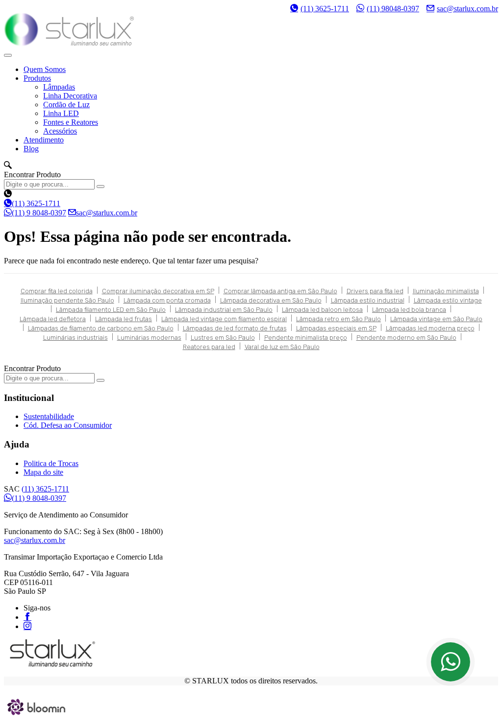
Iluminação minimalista (446, 291)
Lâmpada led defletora (53, 319)
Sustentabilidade (49, 416)
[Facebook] (27, 616)
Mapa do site (43, 472)
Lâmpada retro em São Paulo (338, 319)
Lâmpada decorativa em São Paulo (271, 300)
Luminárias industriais (75, 337)
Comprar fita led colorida (57, 291)
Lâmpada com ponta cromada (167, 300)
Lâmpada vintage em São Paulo (436, 319)
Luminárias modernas (149, 337)
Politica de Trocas (51, 463)
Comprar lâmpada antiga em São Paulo (280, 291)
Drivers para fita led (375, 291)
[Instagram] (27, 626)
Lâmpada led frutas (123, 319)
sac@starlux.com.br (467, 8)
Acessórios (60, 131)
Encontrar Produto (32, 174)
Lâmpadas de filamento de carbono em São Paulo (101, 328)
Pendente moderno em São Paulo (406, 337)
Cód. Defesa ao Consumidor (68, 425)
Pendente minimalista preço (305, 337)
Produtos (37, 78)
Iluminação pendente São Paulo (67, 300)
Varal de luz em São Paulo (282, 347)
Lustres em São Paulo (223, 337)
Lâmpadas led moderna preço (430, 328)
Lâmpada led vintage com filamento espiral (224, 319)
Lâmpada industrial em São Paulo (224, 309)
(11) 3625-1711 (325, 8)
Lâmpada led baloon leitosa (322, 309)
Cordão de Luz (66, 104)
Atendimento (44, 140)
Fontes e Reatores (70, 122)
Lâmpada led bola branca (409, 309)
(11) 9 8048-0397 (39, 213)
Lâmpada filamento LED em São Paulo (111, 309)
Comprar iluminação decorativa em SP (158, 291)
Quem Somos (45, 69)
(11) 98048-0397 (393, 8)
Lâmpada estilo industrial (367, 300)
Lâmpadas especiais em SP (336, 328)
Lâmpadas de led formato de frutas (235, 328)
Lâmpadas (59, 87)
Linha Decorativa (70, 96)
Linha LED (61, 113)
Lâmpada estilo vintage (448, 300)
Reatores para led (209, 347)
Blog (31, 148)
